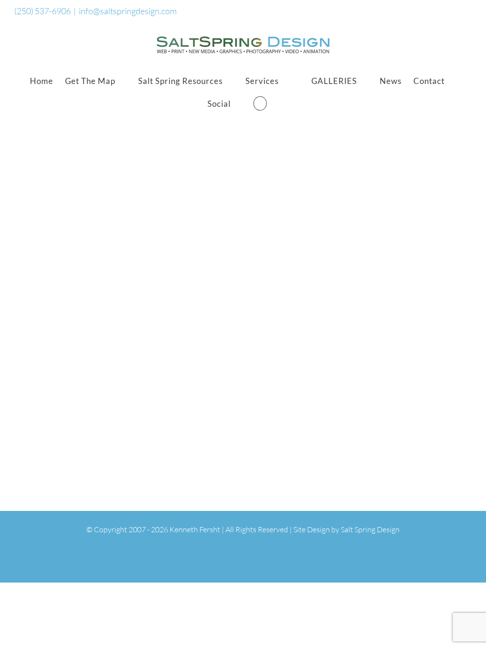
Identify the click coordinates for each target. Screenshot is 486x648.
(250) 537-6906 (42, 11)
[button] (260, 103)
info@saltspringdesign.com (128, 11)
